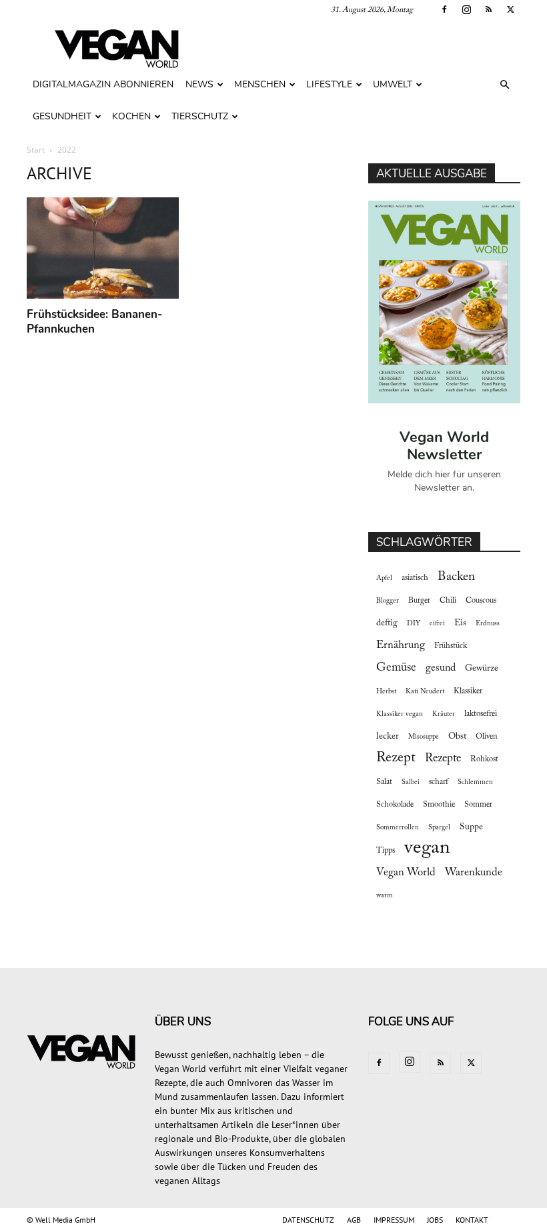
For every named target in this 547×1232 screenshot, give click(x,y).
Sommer (478, 805)
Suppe (471, 827)
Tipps (385, 851)
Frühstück (450, 646)
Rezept (396, 758)
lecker (387, 736)
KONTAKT (472, 1220)
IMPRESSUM (394, 1220)
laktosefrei (480, 714)
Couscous (481, 601)
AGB (354, 1220)
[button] (504, 85)
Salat (384, 782)
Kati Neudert (425, 691)
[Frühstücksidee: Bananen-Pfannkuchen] (103, 248)
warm (384, 895)
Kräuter (443, 714)
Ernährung (400, 645)
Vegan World (406, 872)
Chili (448, 601)
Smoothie (439, 805)
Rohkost (484, 759)
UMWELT (392, 84)
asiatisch (415, 578)
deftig (387, 623)
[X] (510, 9)
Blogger (387, 601)
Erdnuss (488, 623)
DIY (413, 623)
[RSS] (488, 9)
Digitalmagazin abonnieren (103, 84)
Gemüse (396, 668)
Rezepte (443, 759)
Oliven (487, 737)
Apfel (384, 578)
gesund (441, 668)
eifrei (437, 623)
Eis (460, 623)
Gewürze (481, 668)
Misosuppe (423, 737)
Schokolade (395, 805)
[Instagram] (466, 9)
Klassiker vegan (399, 714)
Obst (457, 736)
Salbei (411, 782)
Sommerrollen (397, 827)
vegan (427, 848)
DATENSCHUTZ (308, 1220)
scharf (438, 782)
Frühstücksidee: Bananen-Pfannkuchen (94, 322)
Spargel (439, 827)
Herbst (386, 691)
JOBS (435, 1220)
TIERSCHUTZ (199, 116)
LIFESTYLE (329, 84)
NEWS (199, 84)
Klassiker (468, 691)
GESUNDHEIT (62, 116)
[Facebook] (444, 9)
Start (36, 149)
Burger (419, 601)
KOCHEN (131, 116)
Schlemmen (475, 782)
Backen (456, 577)
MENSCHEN (260, 84)
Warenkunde (473, 872)
